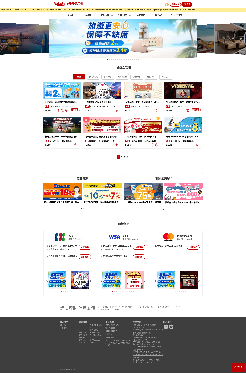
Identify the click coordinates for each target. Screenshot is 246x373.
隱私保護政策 (110, 337)
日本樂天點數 (95, 332)
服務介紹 (105, 15)
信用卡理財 (123, 15)
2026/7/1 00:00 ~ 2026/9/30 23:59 (59, 106)
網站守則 (108, 334)
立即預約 (85, 247)
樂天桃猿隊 (83, 335)
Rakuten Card (68, 4)
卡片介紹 (69, 15)
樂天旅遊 (82, 342)
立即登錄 (195, 110)
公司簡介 (63, 325)
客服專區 (141, 15)
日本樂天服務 (177, 15)
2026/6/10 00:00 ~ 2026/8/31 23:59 (180, 106)
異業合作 (159, 15)
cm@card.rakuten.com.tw (142, 362)
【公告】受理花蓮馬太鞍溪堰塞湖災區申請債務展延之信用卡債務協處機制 (117, 342)
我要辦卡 (175, 4)
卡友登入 (187, 4)
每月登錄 (74, 110)
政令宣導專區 (110, 328)
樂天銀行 (82, 337)
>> (134, 157)
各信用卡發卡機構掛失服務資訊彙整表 (147, 347)
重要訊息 (63, 328)
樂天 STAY (94, 330)
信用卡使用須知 (111, 331)
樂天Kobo (82, 340)
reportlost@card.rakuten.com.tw (145, 337)
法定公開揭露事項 (112, 325)
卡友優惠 (87, 15)
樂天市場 (82, 332)
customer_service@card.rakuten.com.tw (148, 330)
